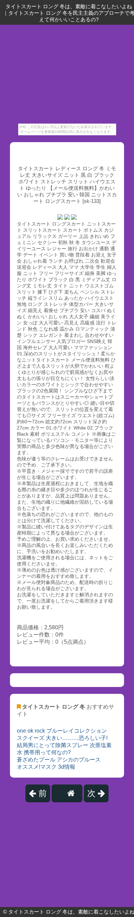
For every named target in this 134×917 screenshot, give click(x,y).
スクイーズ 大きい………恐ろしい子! (62, 738)
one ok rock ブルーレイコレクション (62, 731)
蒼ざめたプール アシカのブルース (59, 760)
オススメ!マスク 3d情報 (46, 767)
